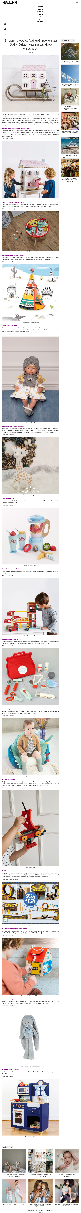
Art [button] (40, 19)
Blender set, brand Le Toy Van (11, 498)
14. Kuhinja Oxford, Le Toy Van (10, 1069)
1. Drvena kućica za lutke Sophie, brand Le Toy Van (16, 128)
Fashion (40, 6)
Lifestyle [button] (40, 14)
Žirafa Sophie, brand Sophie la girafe (13, 426)
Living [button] (40, 16)
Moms (31, 52)
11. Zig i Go (5, 870)
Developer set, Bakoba (10, 779)
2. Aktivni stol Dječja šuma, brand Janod (13, 202)
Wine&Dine (40, 11)
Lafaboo (4, 122)
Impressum (31, 1210)
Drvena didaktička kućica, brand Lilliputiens (16, 928)
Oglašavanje (49, 1210)
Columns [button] (40, 21)
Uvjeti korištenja (40, 1210)
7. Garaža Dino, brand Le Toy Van (11, 568)
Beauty (40, 9)
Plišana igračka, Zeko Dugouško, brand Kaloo (16, 999)
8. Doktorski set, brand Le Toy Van (11, 639)
